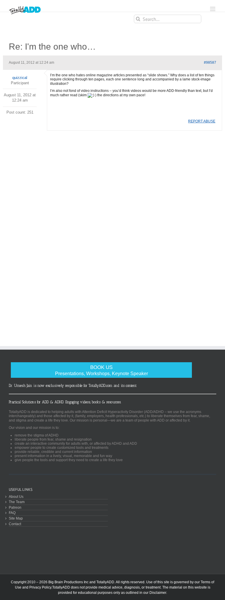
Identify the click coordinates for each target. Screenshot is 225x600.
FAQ (12, 513)
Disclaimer (157, 593)
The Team (17, 502)
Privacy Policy (40, 587)
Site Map (16, 518)
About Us (16, 496)
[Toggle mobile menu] (213, 9)
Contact (15, 524)
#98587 (210, 62)
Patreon (15, 507)
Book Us (101, 370)
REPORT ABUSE (201, 121)
